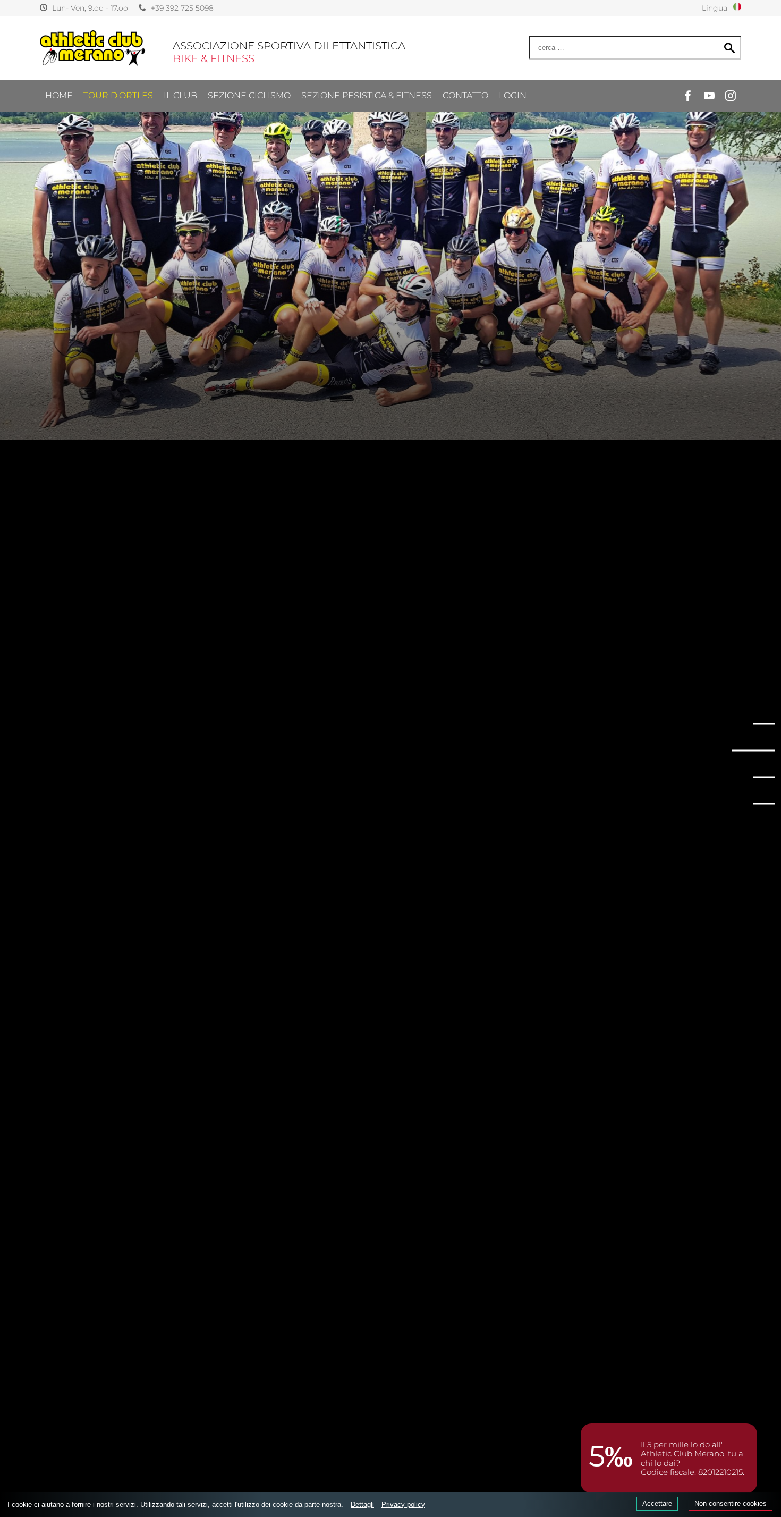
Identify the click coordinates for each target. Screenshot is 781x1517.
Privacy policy (403, 1504)
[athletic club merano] (93, 48)
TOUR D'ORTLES (118, 95)
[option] (390, 220)
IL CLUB (180, 95)
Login (513, 95)
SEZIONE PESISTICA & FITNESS (366, 95)
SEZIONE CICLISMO (249, 95)
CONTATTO (465, 95)
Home (59, 95)
